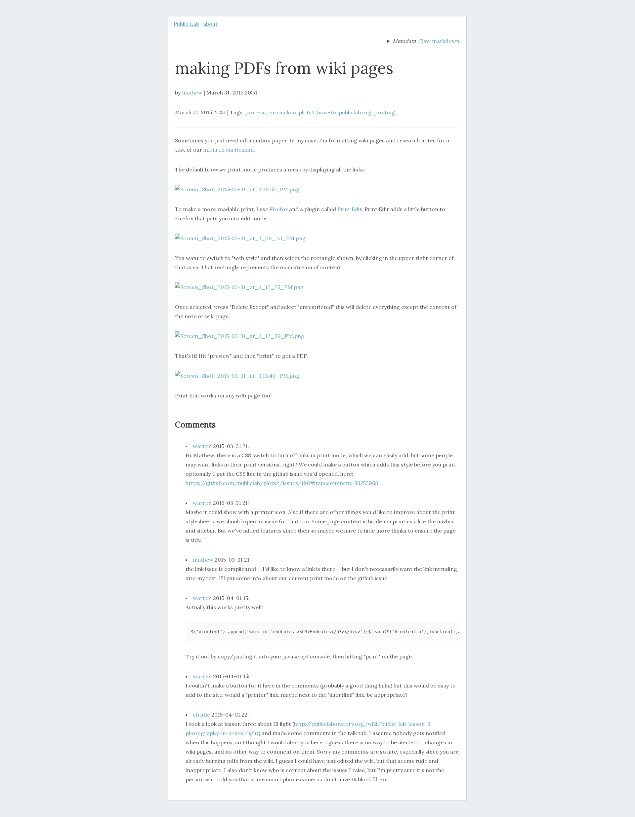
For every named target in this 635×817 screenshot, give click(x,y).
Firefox (279, 209)
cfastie (201, 714)
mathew (192, 92)
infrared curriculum (228, 149)
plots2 (307, 112)
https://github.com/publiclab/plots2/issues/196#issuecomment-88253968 (282, 483)
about (210, 23)
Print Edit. (350, 209)
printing (384, 112)
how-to (326, 112)
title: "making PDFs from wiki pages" (401, 42)
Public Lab (186, 23)
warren (202, 446)
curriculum (282, 112)
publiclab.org (355, 112)
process (255, 112)
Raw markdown (439, 41)
